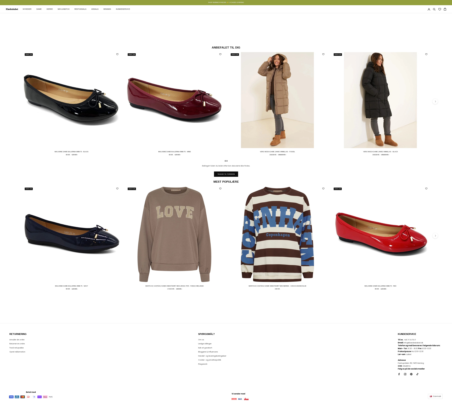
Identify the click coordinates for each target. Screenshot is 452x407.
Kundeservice (123, 9)
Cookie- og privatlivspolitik (209, 360)
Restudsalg (80, 9)
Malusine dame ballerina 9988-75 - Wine (174, 152)
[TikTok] (417, 374)
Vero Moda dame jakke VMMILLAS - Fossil (277, 152)
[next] (435, 101)
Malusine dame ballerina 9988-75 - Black (71, 152)
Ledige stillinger (205, 343)
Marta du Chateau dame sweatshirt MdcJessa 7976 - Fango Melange (174, 286)
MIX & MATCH (63, 9)
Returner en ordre (17, 343)
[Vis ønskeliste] (439, 9)
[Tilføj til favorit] (117, 54)
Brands (107, 9)
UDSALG (95, 9)
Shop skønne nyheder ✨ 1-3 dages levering (226, 2)
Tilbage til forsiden (226, 174)
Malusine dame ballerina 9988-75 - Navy (71, 286)
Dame (39, 9)
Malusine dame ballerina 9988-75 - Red (380, 286)
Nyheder (27, 9)
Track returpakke (16, 348)
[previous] (16, 101)
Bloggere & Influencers (208, 352)
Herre (49, 9)
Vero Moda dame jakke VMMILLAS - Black (380, 152)
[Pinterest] (411, 374)
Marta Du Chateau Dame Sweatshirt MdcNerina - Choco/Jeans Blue (277, 286)
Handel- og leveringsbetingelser (212, 356)
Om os (201, 339)
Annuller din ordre (16, 339)
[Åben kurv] (445, 9)
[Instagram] (405, 374)
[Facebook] (399, 374)
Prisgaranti (202, 364)
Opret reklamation (17, 352)
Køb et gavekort (205, 348)
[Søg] (434, 9)
